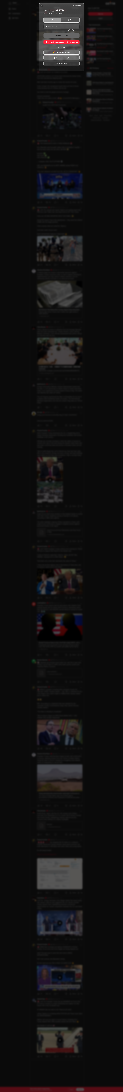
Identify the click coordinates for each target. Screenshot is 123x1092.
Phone (71, 20)
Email (53, 20)
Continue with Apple (62, 58)
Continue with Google (63, 52)
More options (63, 63)
